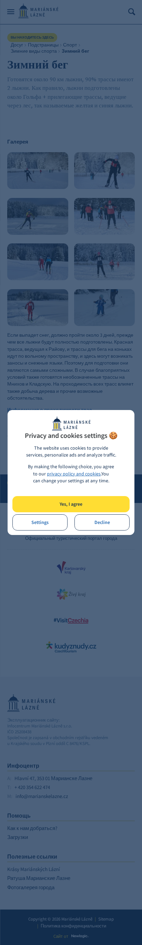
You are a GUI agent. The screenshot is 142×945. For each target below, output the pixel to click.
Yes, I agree (71, 504)
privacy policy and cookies (74, 474)
